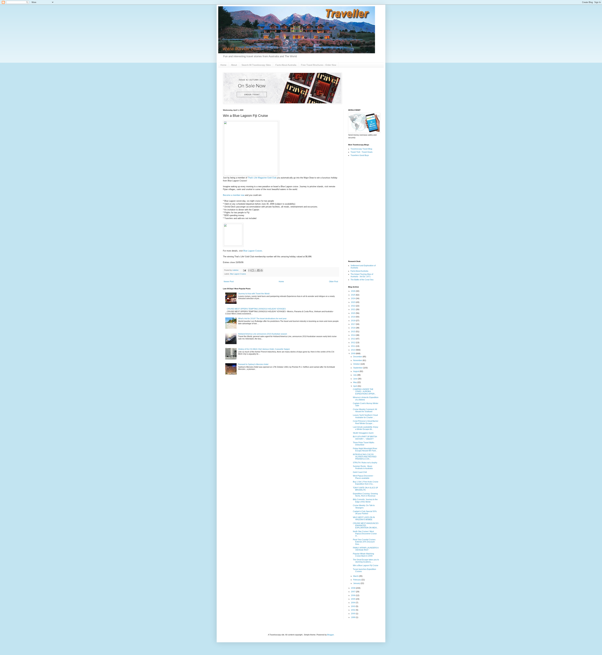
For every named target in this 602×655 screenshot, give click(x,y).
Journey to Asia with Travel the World (253, 294)
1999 (353, 617)
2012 (353, 342)
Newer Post (229, 281)
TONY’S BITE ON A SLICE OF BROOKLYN (365, 489)
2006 (353, 595)
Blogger (330, 635)
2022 (353, 306)
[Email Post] (244, 270)
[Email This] (249, 270)
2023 (353, 302)
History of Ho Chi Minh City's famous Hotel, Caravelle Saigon (264, 349)
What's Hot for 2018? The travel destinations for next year (262, 318)
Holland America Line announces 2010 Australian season (262, 334)
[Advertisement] (363, 209)
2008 (353, 588)
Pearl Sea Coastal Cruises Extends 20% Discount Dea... (364, 542)
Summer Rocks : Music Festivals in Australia (363, 467)
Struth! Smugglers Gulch (363, 433)
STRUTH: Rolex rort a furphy (365, 463)
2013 (353, 339)
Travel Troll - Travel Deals (361, 152)
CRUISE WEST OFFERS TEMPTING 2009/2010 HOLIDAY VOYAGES (256, 309)
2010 (353, 350)
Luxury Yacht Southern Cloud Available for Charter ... (365, 416)
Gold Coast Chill (360, 472)
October (356, 364)
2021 (353, 309)
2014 (353, 335)
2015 (353, 331)
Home (223, 65)
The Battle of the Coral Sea (362, 280)
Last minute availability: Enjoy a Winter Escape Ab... (365, 428)
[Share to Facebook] (258, 270)
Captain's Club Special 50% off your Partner (365, 512)
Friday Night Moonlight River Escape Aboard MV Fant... (365, 449)
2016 (353, 328)
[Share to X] (255, 270)
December (358, 357)
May (355, 382)
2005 (353, 599)
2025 (353, 295)
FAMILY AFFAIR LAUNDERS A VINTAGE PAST (365, 549)
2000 (353, 614)
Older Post (333, 281)
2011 (353, 346)
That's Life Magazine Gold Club (262, 178)
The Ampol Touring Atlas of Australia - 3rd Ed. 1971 (362, 275)
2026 (353, 291)
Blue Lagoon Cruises (252, 251)
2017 (353, 324)
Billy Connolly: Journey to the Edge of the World (365, 500)
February (357, 580)
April (355, 386)
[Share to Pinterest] (261, 270)
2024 (353, 298)
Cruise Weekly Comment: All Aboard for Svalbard (365, 410)
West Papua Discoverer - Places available (363, 477)
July (355, 375)
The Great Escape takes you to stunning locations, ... (366, 561)
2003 (353, 606)
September (358, 368)
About (234, 65)
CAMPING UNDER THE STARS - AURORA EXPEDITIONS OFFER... (364, 391)
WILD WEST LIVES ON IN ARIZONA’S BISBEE (364, 518)
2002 (353, 610)
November (358, 360)
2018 (353, 321)
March (356, 576)
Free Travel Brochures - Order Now (318, 65)
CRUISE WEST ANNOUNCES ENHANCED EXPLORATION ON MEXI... (365, 525)
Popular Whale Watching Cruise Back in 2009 (363, 555)
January (357, 583)
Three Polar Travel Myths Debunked (363, 443)
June (355, 379)
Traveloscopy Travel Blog (361, 149)
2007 (353, 592)
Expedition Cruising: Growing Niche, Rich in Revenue (365, 495)
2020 (353, 313)
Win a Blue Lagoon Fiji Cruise (365, 565)
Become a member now (233, 195)
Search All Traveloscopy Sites (256, 65)
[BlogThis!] (252, 270)
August (356, 371)
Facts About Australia (285, 65)
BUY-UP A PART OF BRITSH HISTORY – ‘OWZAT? (365, 438)
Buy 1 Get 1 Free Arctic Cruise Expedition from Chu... (365, 483)
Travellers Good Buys (360, 155)
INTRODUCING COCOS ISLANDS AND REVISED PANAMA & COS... (365, 456)
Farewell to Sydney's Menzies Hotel (253, 364)
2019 (353, 317)
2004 (353, 603)
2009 (353, 353)
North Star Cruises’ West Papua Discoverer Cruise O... (365, 533)
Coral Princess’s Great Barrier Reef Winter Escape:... (365, 422)
